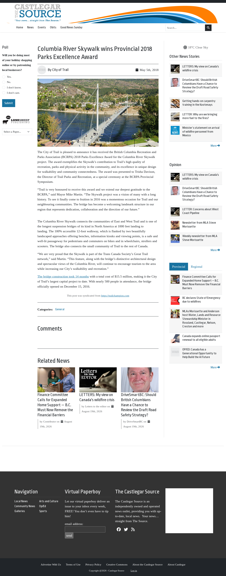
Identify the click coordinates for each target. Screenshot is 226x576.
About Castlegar (176, 564)
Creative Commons (116, 564)
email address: (74, 524)
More (214, 145)
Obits (53, 27)
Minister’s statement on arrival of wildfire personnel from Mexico (200, 131)
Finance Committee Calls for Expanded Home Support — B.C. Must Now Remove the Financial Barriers (55, 405)
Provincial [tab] (178, 266)
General (59, 309)
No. (9, 82)
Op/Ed (42, 506)
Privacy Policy (93, 564)
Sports (43, 511)
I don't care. (13, 92)
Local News (21, 501)
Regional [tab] (196, 266)
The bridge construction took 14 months (63, 276)
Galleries (19, 511)
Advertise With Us (51, 564)
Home (19, 27)
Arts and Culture (48, 501)
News (30, 27)
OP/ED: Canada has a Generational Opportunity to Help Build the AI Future (199, 353)
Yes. (9, 76)
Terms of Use (73, 564)
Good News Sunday (71, 27)
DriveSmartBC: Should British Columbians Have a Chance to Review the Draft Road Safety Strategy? (138, 405)
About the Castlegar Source (147, 564)
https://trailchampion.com (115, 295)
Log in (134, 570)
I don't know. (14, 87)
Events (42, 27)
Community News (24, 506)
